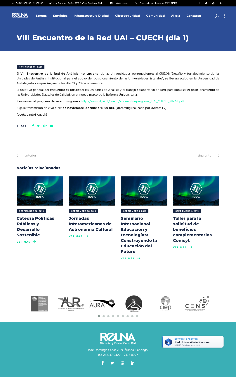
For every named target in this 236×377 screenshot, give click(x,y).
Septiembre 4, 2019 (187, 211)
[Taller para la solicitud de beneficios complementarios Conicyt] (196, 191)
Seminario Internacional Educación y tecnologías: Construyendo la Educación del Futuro (139, 235)
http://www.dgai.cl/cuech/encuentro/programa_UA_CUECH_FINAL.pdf (132, 101)
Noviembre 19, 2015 (30, 67)
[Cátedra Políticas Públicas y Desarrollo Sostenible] (40, 191)
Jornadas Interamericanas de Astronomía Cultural (91, 224)
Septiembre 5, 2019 (134, 211)
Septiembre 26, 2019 (31, 211)
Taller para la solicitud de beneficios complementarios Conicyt (192, 229)
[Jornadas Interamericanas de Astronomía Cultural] (92, 191)
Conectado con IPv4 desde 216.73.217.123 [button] (158, 3)
